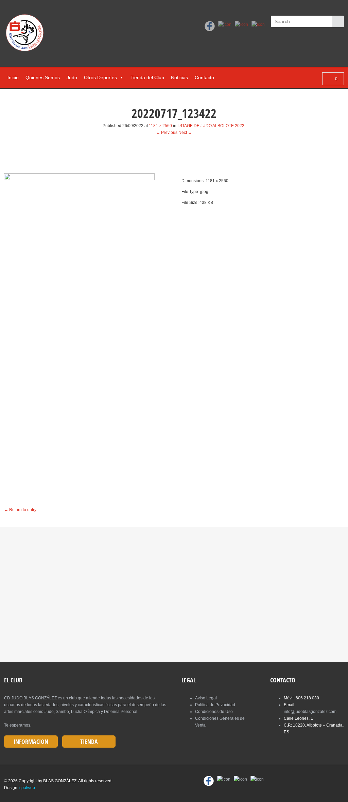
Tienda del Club (147, 77)
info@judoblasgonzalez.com (310, 711)
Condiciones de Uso (214, 711)
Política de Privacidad (215, 704)
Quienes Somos (42, 77)
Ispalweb (26, 787)
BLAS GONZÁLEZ (59, 781)
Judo (72, 77)
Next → (185, 132)
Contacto (204, 77)
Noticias (179, 77)
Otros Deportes (100, 77)
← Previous (166, 132)
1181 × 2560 (160, 125)
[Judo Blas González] (27, 34)
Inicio (13, 77)
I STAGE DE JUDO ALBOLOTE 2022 (210, 125)
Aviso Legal (206, 698)
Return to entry (20, 509)
